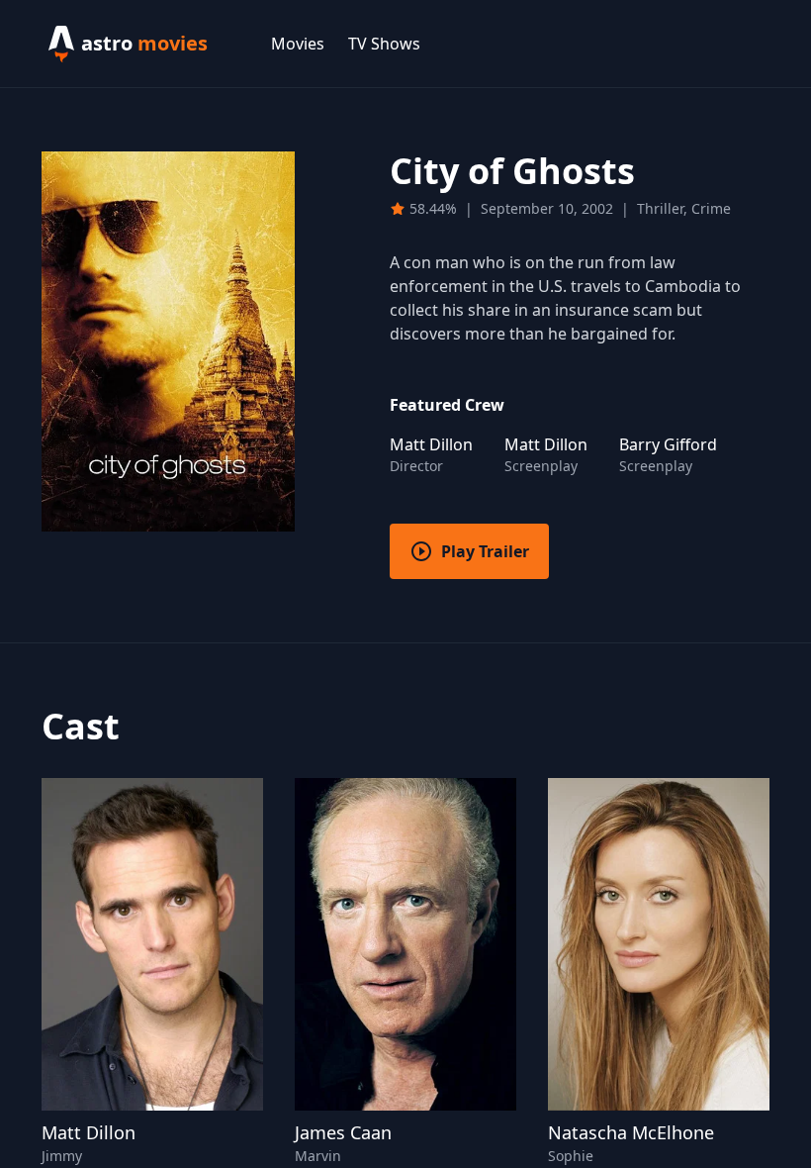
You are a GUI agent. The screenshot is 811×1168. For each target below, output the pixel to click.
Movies (297, 43)
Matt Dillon (88, 1132)
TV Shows (384, 43)
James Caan (343, 1132)
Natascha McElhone (631, 1132)
